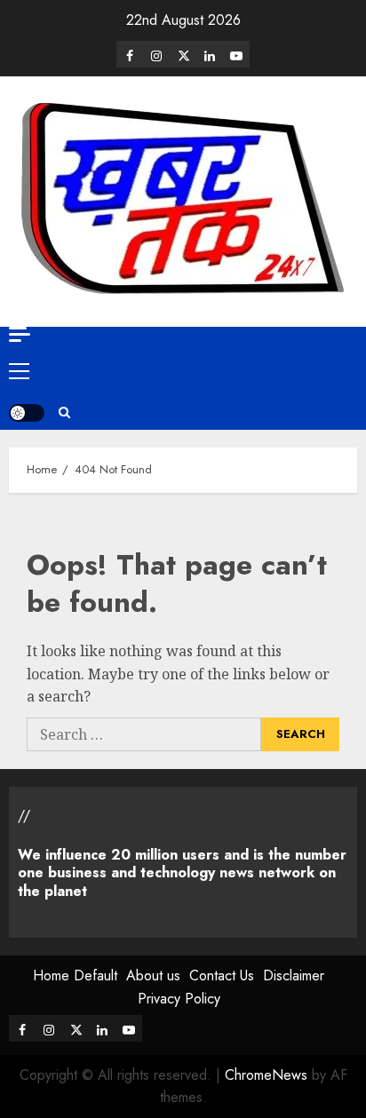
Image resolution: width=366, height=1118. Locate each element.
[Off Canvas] (19, 334)
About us (153, 975)
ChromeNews (266, 1075)
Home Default (75, 975)
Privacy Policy (179, 998)
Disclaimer (293, 975)
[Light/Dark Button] (26, 413)
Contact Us (221, 975)
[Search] (64, 413)
